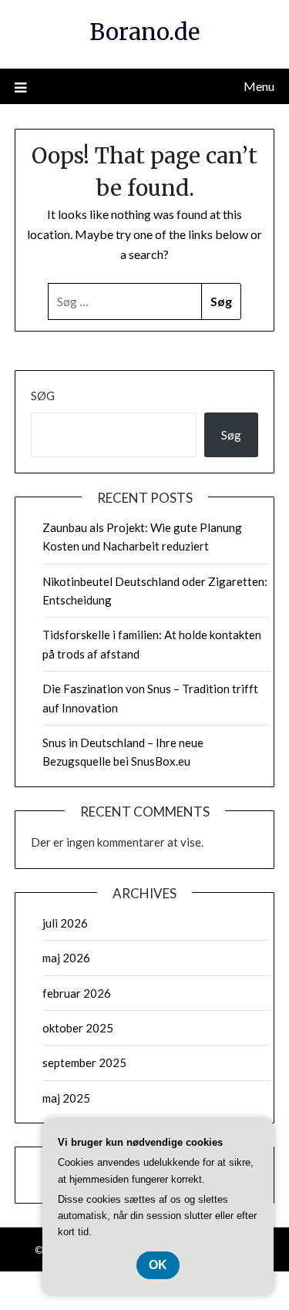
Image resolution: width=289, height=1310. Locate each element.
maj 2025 (66, 1098)
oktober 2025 (77, 1028)
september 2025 (84, 1062)
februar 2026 (76, 993)
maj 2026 (66, 958)
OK (158, 1264)
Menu (259, 86)
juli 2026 (65, 923)
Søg (43, 395)
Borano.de (144, 32)
